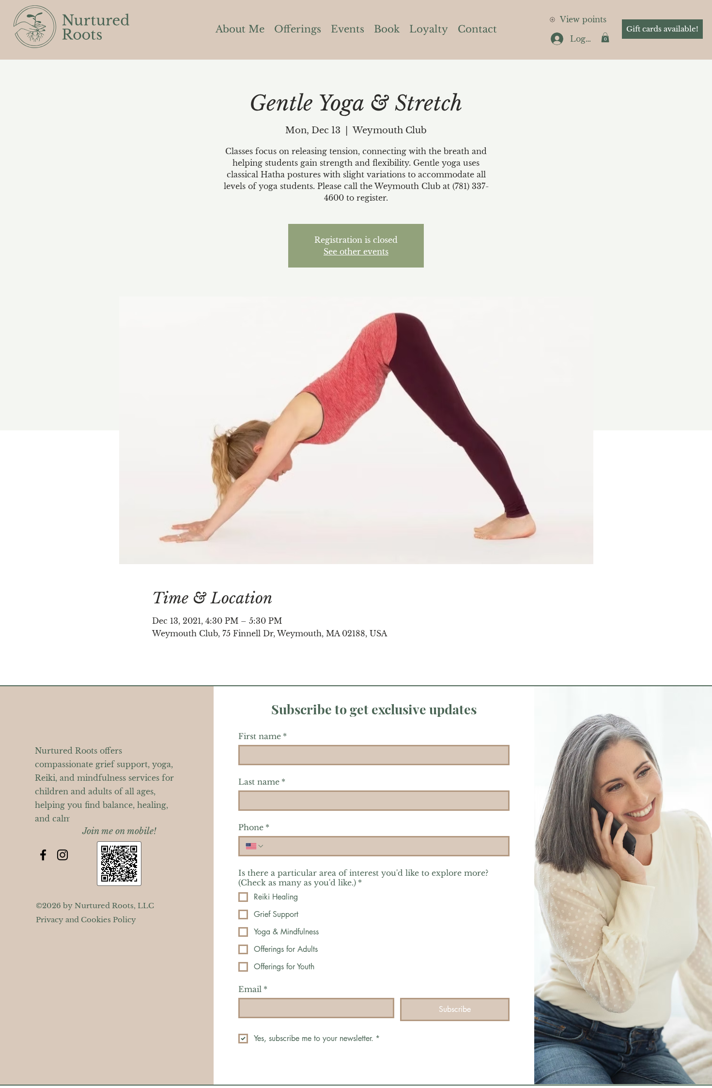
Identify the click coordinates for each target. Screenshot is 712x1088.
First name (262, 736)
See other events (356, 251)
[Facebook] (43, 855)
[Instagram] (62, 855)
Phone (253, 827)
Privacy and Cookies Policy (86, 919)
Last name (261, 782)
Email (252, 989)
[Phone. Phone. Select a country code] (255, 846)
